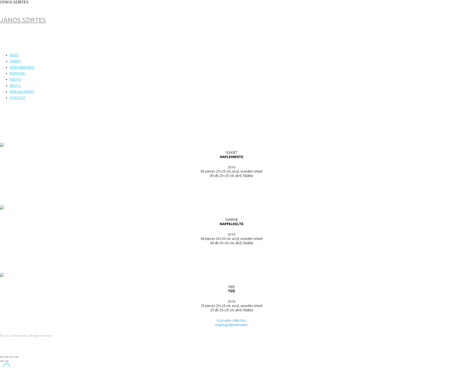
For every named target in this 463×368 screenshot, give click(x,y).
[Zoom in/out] (16, 357)
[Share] (7, 357)
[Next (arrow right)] (7, 361)
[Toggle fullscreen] (12, 357)
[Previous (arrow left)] (2, 361)
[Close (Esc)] (2, 357)
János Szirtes (23, 19)
